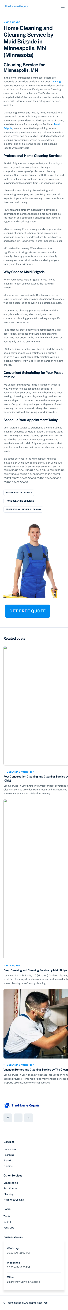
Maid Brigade (11, 22)
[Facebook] (7, 1117)
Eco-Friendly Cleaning (19, 493)
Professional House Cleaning (23, 509)
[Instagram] (28, 1117)
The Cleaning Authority (18, 772)
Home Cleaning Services (20, 501)
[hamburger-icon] (63, 6)
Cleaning (56, 81)
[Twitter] (18, 1117)
